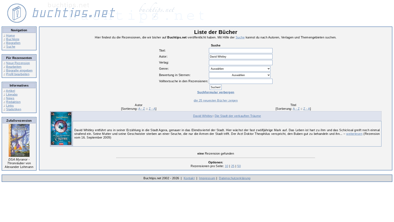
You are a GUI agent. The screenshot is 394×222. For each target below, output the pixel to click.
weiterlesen (354, 133)
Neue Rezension (18, 63)
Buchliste (12, 39)
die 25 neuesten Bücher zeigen (216, 100)
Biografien (13, 43)
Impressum (207, 178)
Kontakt (189, 178)
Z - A (152, 108)
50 (239, 166)
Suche (10, 46)
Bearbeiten (14, 66)
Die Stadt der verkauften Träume (238, 116)
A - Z (141, 108)
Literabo (12, 94)
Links (10, 105)
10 (226, 166)
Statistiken (13, 109)
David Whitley (203, 116)
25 (233, 166)
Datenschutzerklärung (234, 178)
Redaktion (13, 102)
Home (10, 35)
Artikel (10, 90)
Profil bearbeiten (17, 74)
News (10, 98)
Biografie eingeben (19, 70)
